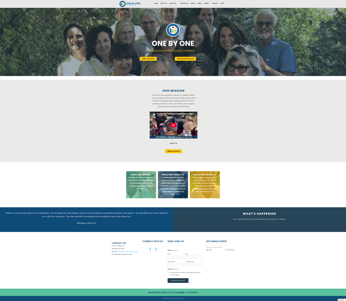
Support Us (184, 3)
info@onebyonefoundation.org (126, 252)
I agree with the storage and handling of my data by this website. (185, 274)
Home (156, 3)
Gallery (206, 3)
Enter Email (171, 262)
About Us (164, 3)
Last (186, 254)
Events (193, 3)
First (169, 254)
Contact (215, 3)
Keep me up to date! (178, 280)
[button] (150, 249)
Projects (173, 3)
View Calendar (229, 249)
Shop (222, 3)
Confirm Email (189, 262)
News (199, 3)
